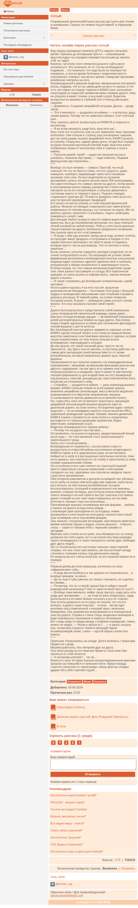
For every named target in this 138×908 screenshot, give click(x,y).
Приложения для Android (18, 76)
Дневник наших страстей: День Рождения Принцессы (92, 716)
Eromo (54, 9)
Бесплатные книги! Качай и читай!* (73, 795)
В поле (61, 726)
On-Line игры (11, 69)
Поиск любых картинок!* (66, 830)
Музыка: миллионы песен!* (68, 816)
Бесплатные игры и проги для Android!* (76, 851)
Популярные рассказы (17, 30)
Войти (10, 11)
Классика (100, 681)
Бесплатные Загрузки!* (65, 837)
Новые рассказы (13, 23)
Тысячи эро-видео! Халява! (68, 809)
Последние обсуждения (18, 44)
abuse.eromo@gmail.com (66, 895)
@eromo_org (63, 883)
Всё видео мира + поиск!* (67, 823)
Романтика (74, 681)
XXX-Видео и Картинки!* (66, 844)
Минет (65, 9)
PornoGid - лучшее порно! (67, 802)
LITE (118, 860)
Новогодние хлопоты (70, 707)
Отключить (128, 868)
